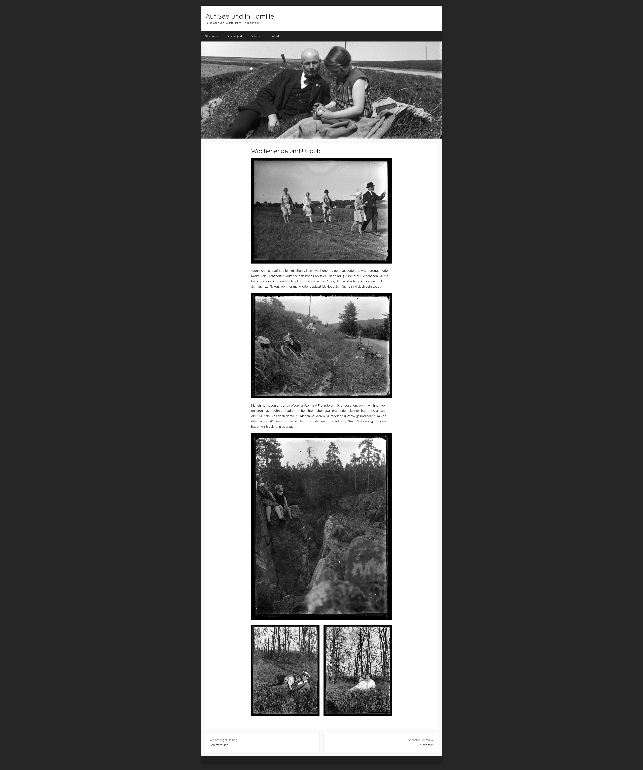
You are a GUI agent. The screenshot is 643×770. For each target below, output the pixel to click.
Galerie (255, 36)
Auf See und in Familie (240, 16)
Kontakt (274, 36)
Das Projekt (234, 36)
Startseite (211, 36)
